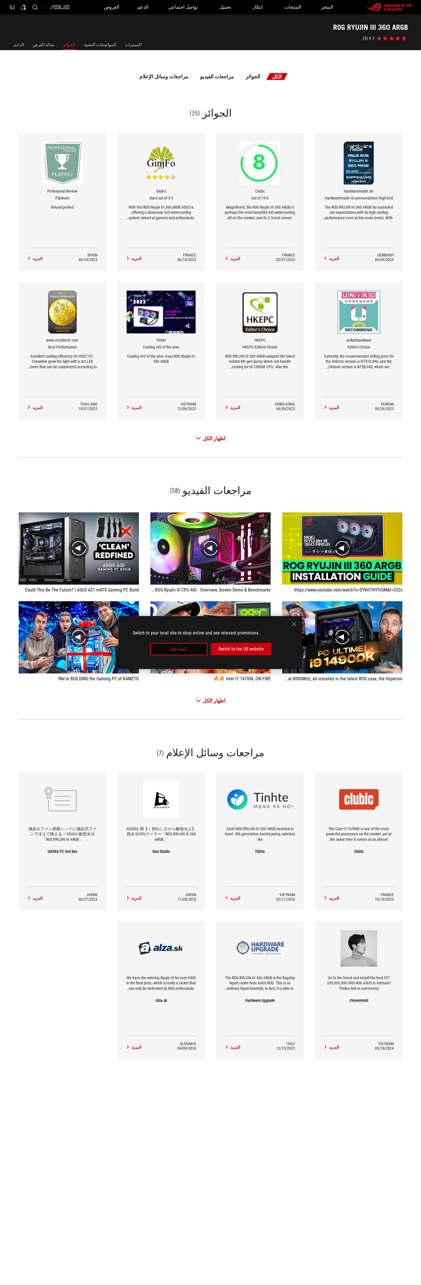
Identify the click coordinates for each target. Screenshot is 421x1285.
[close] (294, 624)
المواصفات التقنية (100, 44)
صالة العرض (43, 44)
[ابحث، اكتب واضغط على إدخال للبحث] (35, 7)
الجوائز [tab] (253, 76)
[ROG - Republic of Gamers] (389, 7)
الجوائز (69, 44)
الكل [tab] (277, 76)
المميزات (133, 44)
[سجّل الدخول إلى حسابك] (23, 7)
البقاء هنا (178, 649)
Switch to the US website (241, 649)
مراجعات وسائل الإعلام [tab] (163, 76)
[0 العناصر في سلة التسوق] (12, 7)
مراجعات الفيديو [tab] (217, 76)
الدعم (19, 44)
